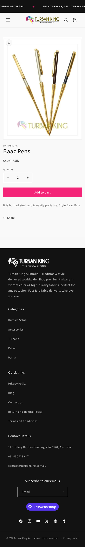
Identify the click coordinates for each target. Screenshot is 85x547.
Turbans (13, 339)
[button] (8, 20)
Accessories (16, 329)
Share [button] (11, 218)
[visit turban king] (29, 262)
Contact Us (15, 402)
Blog (11, 393)
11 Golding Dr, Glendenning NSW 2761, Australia (40, 447)
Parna (12, 357)
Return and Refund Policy (25, 412)
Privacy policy (71, 538)
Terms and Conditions (23, 421)
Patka (12, 348)
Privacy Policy (17, 383)
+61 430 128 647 (18, 456)
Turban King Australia (26, 538)
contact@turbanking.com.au (27, 466)
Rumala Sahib (17, 320)
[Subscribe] (63, 492)
